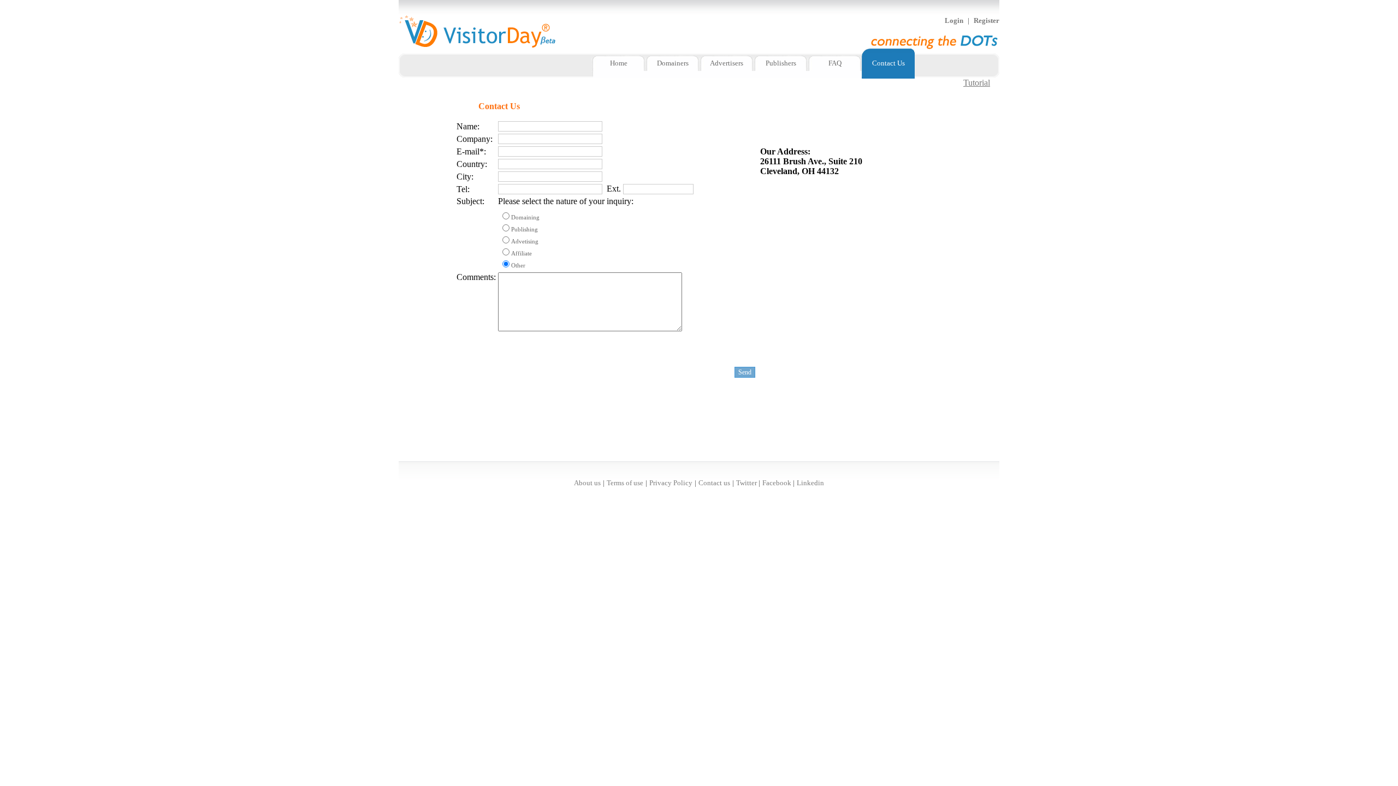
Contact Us (888, 63)
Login (954, 20)
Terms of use (625, 483)
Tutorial (976, 82)
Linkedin (810, 483)
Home (618, 63)
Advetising (524, 241)
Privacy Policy (670, 483)
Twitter (747, 483)
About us (587, 483)
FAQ (835, 63)
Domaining (525, 217)
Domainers (673, 63)
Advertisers (726, 63)
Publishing (524, 229)
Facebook (777, 483)
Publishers (781, 63)
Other (518, 265)
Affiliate (521, 253)
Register (986, 20)
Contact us (714, 483)
